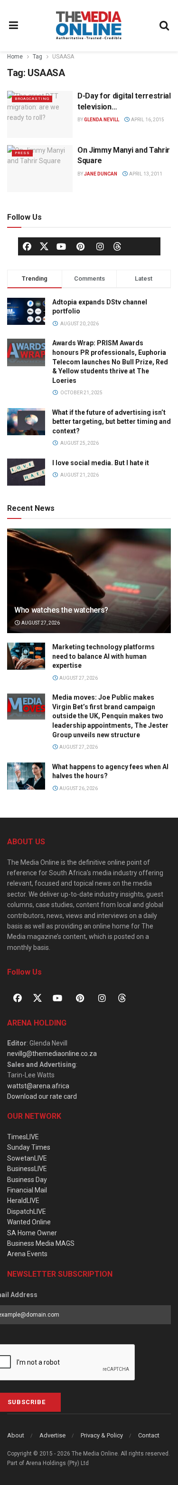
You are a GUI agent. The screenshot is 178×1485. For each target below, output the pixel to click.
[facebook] (27, 246)
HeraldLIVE (23, 1200)
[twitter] (44, 245)
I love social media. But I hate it (100, 463)
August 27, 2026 (40, 622)
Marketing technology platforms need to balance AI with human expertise (103, 656)
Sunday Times (28, 1147)
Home (15, 56)
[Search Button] (164, 25)
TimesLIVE (23, 1137)
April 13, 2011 (145, 173)
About (15, 1435)
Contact (148, 1435)
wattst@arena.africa (38, 1086)
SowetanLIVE (27, 1158)
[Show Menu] (13, 25)
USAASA (63, 56)
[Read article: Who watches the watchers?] (89, 587)
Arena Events (27, 1254)
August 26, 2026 (78, 788)
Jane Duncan (100, 173)
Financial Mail (27, 1190)
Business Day (27, 1179)
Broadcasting (32, 99)
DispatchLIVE (26, 1211)
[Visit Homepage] (89, 25)
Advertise (52, 1435)
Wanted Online (29, 1222)
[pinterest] (80, 246)
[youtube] (61, 246)
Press (22, 153)
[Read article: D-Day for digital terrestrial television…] (40, 114)
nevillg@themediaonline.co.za (52, 1053)
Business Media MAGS (41, 1243)
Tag (37, 56)
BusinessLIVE (27, 1168)
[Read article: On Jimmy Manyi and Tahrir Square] (40, 168)
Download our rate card (42, 1096)
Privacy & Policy (102, 1435)
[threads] (117, 245)
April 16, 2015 (147, 119)
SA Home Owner (32, 1233)
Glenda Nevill (101, 119)
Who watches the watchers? (61, 610)
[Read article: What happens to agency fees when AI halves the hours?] (26, 776)
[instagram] (100, 246)
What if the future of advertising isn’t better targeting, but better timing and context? (111, 422)
